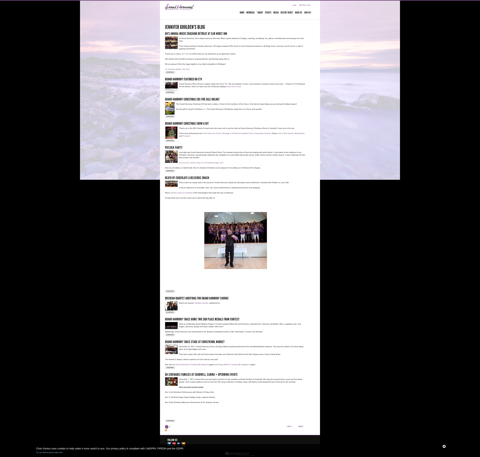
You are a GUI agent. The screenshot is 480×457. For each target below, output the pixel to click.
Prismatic (186, 136)
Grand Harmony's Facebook (187, 365)
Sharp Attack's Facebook (228, 365)
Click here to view (234, 87)
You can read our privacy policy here (49, 452)
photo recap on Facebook (182, 193)
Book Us (298, 12)
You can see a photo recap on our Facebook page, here (201, 163)
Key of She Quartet (285, 133)
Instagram (204, 365)
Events (268, 12)
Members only (304, 5)
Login (294, 5)
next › (301, 426)
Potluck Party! (173, 148)
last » (289, 426)
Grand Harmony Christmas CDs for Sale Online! (192, 99)
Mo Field (185, 54)
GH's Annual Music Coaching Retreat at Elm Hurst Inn (196, 34)
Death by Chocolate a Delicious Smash (187, 178)
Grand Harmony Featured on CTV (183, 79)
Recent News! (287, 12)
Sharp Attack (299, 133)
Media (276, 12)
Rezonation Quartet (263, 133)
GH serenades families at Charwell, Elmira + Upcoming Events (201, 374)
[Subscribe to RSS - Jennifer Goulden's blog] (166, 430)
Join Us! (307, 12)
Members (250, 12)
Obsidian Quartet (201, 303)
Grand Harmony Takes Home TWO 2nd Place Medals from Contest (202, 319)
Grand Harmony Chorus (212, 133)
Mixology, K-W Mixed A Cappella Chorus (238, 133)
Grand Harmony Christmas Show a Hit (187, 123)
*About (260, 12)
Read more (170, 72)
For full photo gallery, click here (177, 69)
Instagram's (245, 365)
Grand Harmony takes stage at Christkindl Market (195, 342)
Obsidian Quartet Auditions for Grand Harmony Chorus (197, 298)
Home (242, 12)
